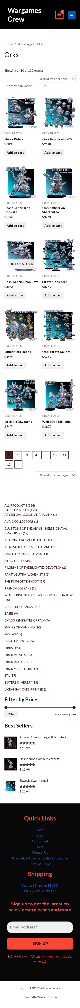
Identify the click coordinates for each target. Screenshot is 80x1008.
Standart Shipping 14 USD (40, 885)
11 (64, 455)
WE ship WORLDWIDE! (40, 891)
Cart (40, 847)
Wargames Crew (24, 14)
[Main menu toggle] (72, 15)
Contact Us (40, 852)
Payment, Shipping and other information (40, 858)
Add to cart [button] (15, 152)
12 (9, 464)
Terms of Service (40, 864)
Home (8, 44)
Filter (11, 714)
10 (54, 455)
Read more (15, 295)
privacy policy (56, 956)
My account (40, 841)
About (40, 835)
